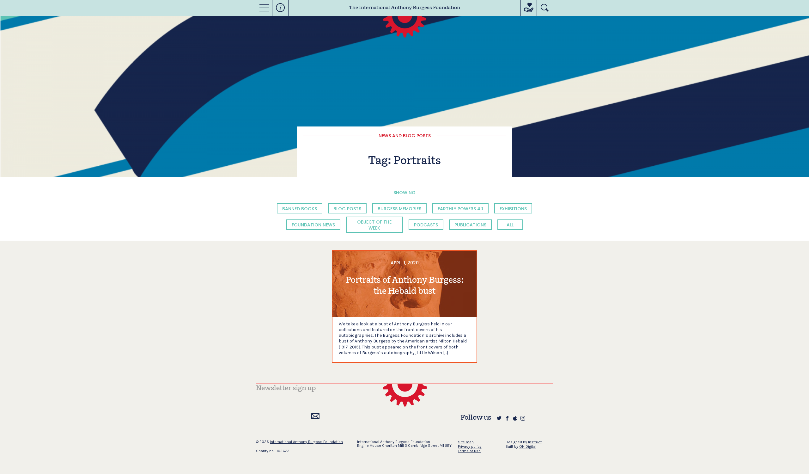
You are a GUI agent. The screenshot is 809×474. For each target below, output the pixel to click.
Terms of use (469, 451)
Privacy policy (470, 446)
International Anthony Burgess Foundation (306, 442)
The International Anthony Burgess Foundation (404, 7)
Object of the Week (374, 225)
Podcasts (426, 225)
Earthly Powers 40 (460, 209)
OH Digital (527, 446)
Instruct (535, 442)
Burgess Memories (399, 209)
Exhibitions (513, 209)
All (510, 225)
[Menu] (264, 8)
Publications (470, 225)
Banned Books (299, 209)
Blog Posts (347, 209)
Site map (466, 442)
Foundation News (313, 225)
